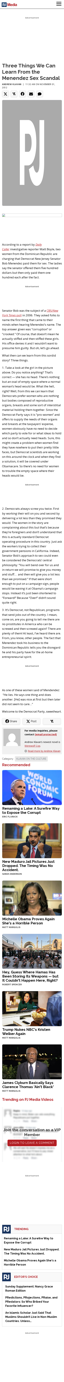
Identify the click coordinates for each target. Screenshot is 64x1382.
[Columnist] (13, 737)
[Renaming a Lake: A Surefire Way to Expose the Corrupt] (32, 787)
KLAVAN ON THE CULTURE (31, 758)
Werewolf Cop (32, 745)
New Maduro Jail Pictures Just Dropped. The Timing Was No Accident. (28, 865)
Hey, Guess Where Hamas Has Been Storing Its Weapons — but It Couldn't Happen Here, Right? (30, 976)
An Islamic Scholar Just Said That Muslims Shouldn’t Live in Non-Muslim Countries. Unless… (31, 1317)
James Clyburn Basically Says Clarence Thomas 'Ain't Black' (28, 1084)
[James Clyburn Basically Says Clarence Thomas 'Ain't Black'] (32, 1061)
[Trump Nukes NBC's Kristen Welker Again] (32, 1008)
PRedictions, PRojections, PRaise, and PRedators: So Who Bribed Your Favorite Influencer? (31, 1301)
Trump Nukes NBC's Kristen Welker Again (26, 1031)
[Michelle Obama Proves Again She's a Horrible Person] (32, 898)
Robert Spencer (12, 984)
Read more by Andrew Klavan (44, 751)
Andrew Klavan (12, 84)
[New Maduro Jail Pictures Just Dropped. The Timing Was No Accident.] (32, 840)
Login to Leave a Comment (32, 1142)
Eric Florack (10, 817)
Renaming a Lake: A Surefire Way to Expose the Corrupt (30, 810)
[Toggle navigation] (58, 4)
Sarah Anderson (12, 874)
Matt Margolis (11, 927)
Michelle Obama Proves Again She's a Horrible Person (28, 921)
